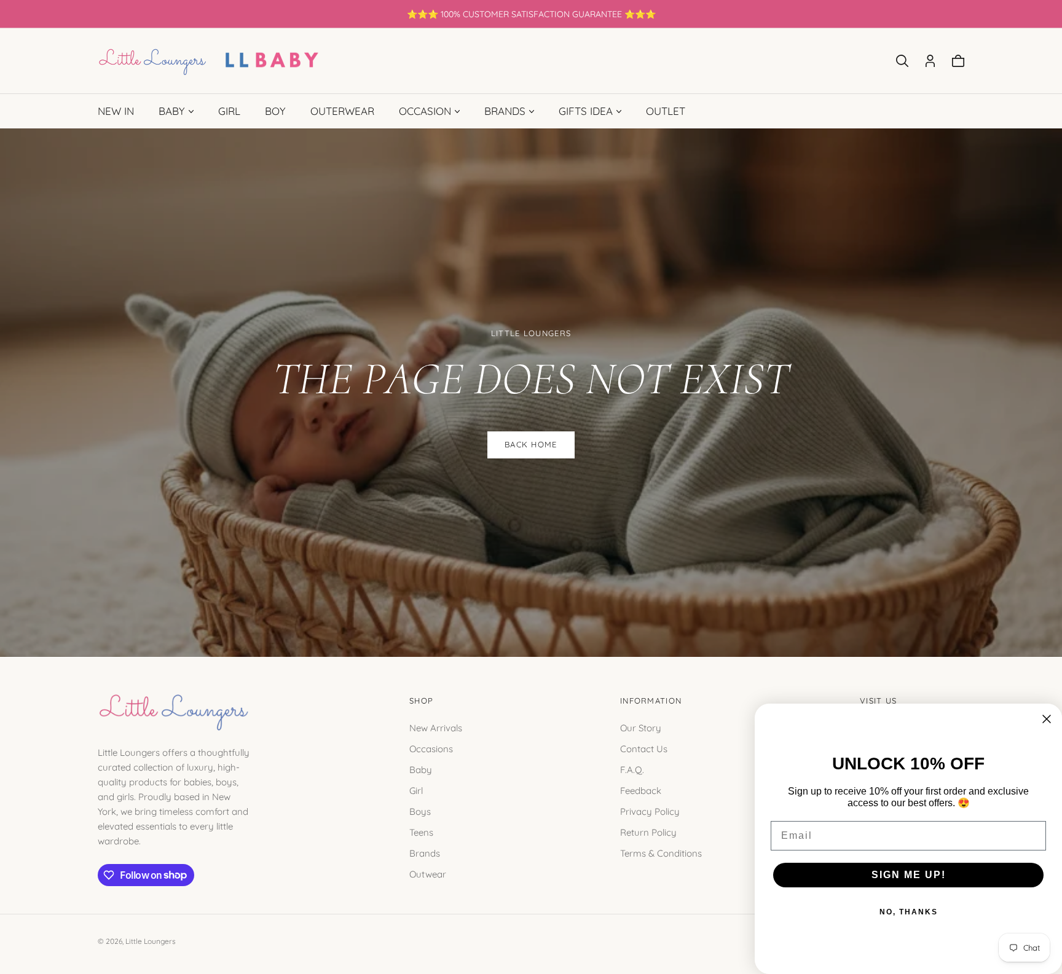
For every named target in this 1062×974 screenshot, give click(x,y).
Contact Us (643, 748)
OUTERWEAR (342, 110)
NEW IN (116, 110)
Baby (420, 769)
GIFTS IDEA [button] (586, 110)
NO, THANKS (908, 912)
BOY (275, 110)
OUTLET (665, 110)
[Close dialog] (1046, 719)
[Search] (902, 61)
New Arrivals (435, 727)
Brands (424, 852)
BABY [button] (172, 110)
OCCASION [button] (425, 110)
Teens (421, 832)
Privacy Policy (650, 811)
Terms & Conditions (661, 852)
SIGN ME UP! (908, 875)
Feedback (640, 790)
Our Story (640, 727)
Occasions (431, 748)
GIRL (229, 110)
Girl (416, 790)
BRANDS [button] (504, 110)
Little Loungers (150, 941)
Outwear (427, 873)
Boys (420, 811)
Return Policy (648, 832)
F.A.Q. (632, 769)
